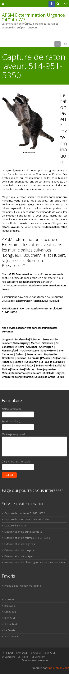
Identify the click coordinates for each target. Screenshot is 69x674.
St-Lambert (10, 624)
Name (11, 409)
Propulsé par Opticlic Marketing (22, 585)
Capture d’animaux (15, 525)
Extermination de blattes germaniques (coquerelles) (34, 562)
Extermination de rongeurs (19, 550)
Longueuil (10, 611)
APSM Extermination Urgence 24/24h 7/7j (33, 17)
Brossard (9, 605)
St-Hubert (10, 599)
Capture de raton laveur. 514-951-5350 (26, 519)
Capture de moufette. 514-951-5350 (24, 513)
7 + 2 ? (16, 461)
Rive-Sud (9, 618)
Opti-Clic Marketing (58, 668)
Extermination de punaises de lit (23, 531)
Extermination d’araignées (19, 544)
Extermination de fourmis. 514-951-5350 (27, 538)
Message (13, 434)
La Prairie (9, 630)
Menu (60, 44)
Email (11, 421)
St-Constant (11, 636)
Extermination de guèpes (19, 556)
